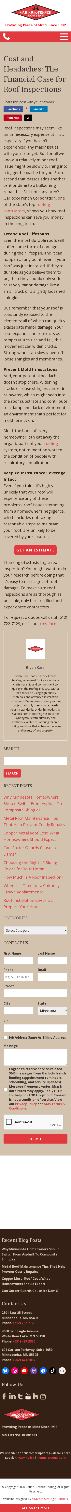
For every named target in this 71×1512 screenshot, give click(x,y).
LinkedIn (38, 109)
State (41, 1003)
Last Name (46, 953)
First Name (12, 953)
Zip (6, 1021)
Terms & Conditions (51, 1457)
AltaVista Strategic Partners (50, 1499)
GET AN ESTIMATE (36, 1508)
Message (11, 1046)
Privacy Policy (26, 1104)
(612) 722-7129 (24, 1323)
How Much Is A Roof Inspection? (33, 877)
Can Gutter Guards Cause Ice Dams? (30, 1291)
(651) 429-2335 (24, 1341)
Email (41, 970)
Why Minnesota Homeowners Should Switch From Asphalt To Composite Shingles (33, 803)
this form (49, 623)
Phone (8, 970)
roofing (51, 443)
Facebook (13, 109)
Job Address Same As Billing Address (37, 1037)
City (7, 1003)
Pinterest (13, 117)
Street (9, 986)
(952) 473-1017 (24, 1360)
